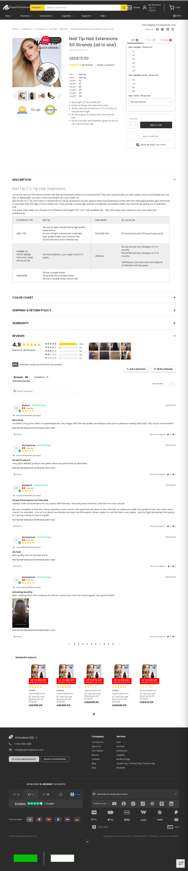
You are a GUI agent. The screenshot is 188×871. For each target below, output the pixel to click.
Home (15, 29)
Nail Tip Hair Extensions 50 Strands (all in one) (92, 29)
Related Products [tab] (26, 657)
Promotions (40, 29)
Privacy (153, 836)
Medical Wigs (123, 759)
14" (133, 51)
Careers (96, 759)
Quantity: (133, 118)
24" (134, 70)
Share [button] (19, 434)
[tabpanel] (38, 688)
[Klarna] (176, 820)
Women (120, 746)
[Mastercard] (111, 812)
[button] (169, 434)
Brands (95, 754)
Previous (14, 95)
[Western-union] (143, 812)
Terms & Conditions (169, 836)
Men (118, 742)
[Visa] (94, 812)
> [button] (119, 643)
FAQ (94, 767)
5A (133, 87)
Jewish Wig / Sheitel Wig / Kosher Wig (135, 763)
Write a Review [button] (165, 369)
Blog (94, 763)
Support (86, 15)
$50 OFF (64, 29)
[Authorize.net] (60, 794)
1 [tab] (94, 714)
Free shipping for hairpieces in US (159, 25)
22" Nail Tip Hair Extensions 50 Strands (120, 699)
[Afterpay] (160, 812)
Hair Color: (139, 95)
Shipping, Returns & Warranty (117, 836)
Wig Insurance (140, 836)
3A (133, 79)
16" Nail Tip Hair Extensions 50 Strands (64, 699)
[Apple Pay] (111, 820)
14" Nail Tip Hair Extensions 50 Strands (147, 696)
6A (133, 91)
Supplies (120, 754)
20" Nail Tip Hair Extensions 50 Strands (92, 696)
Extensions (27, 29)
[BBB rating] (75, 794)
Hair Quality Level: (143, 75)
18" (133, 59)
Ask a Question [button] (138, 369)
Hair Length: (140, 47)
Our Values (97, 750)
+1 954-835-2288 (22, 743)
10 (113, 643)
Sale (103, 15)
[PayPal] (176, 812)
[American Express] (127, 812)
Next (59, 95)
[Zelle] (127, 820)
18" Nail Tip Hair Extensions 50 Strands (36, 699)
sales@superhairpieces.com (29, 749)
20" (134, 63)
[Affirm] (143, 820)
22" (133, 66)
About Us (96, 746)
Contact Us (97, 742)
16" (133, 55)
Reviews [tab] (18, 377)
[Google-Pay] (94, 820)
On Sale (53, 29)
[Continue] (175, 794)
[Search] (123, 8)
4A (133, 83)
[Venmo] (160, 820)
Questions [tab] (39, 377)
